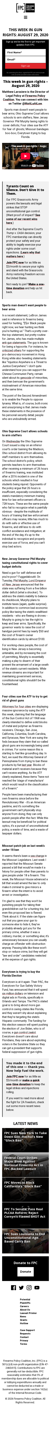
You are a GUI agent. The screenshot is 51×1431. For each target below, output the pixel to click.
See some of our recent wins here (23, 219)
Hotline (24, 1323)
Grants (23, 1320)
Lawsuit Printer (28, 1313)
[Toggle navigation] (25, 17)
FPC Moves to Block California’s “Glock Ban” (23, 1184)
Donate (25, 1271)
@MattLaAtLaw (32, 103)
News (23, 1316)
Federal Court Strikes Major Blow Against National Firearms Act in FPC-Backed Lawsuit (23, 1163)
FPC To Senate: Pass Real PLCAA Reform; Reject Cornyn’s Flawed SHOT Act (24, 1212)
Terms (23, 1344)
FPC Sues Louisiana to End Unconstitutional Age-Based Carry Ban (24, 1237)
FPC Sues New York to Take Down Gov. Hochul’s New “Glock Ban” (25, 1136)
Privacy (24, 1340)
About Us (25, 1309)
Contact (24, 1337)
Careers (24, 1306)
